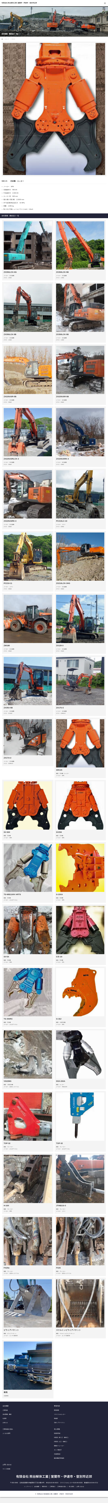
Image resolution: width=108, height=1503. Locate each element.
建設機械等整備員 (59, 1458)
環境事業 (56, 1410)
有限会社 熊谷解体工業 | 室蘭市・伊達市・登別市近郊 (19, 2)
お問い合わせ (7, 1464)
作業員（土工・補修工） (61, 1441)
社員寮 (4, 1418)
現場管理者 (57, 1433)
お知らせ (5, 1422)
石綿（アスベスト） (59, 1422)
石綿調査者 (57, 1454)
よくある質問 (6, 1433)
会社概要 (6, 1406)
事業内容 (57, 1406)
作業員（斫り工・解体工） (61, 1437)
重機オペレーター (59, 1446)
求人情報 (57, 1429)
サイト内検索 (6, 1469)
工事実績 (5, 1410)
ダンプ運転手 (58, 1450)
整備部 (56, 1418)
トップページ (28, 1486)
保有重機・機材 (7, 1414)
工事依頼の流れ (8, 1429)
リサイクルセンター (59, 1414)
